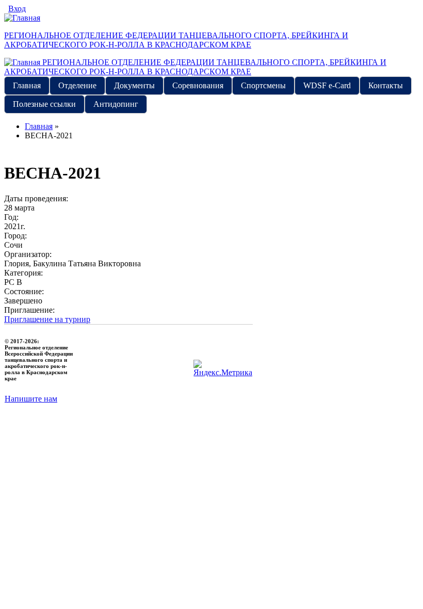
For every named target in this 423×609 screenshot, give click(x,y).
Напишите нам (31, 398)
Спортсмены (263, 85)
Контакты (385, 85)
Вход (17, 8)
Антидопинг (115, 104)
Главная (27, 85)
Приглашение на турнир (47, 319)
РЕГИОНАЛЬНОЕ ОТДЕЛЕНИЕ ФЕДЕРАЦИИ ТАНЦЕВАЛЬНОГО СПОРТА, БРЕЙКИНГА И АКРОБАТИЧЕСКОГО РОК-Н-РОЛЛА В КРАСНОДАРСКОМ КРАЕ (176, 40)
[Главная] (22, 17)
